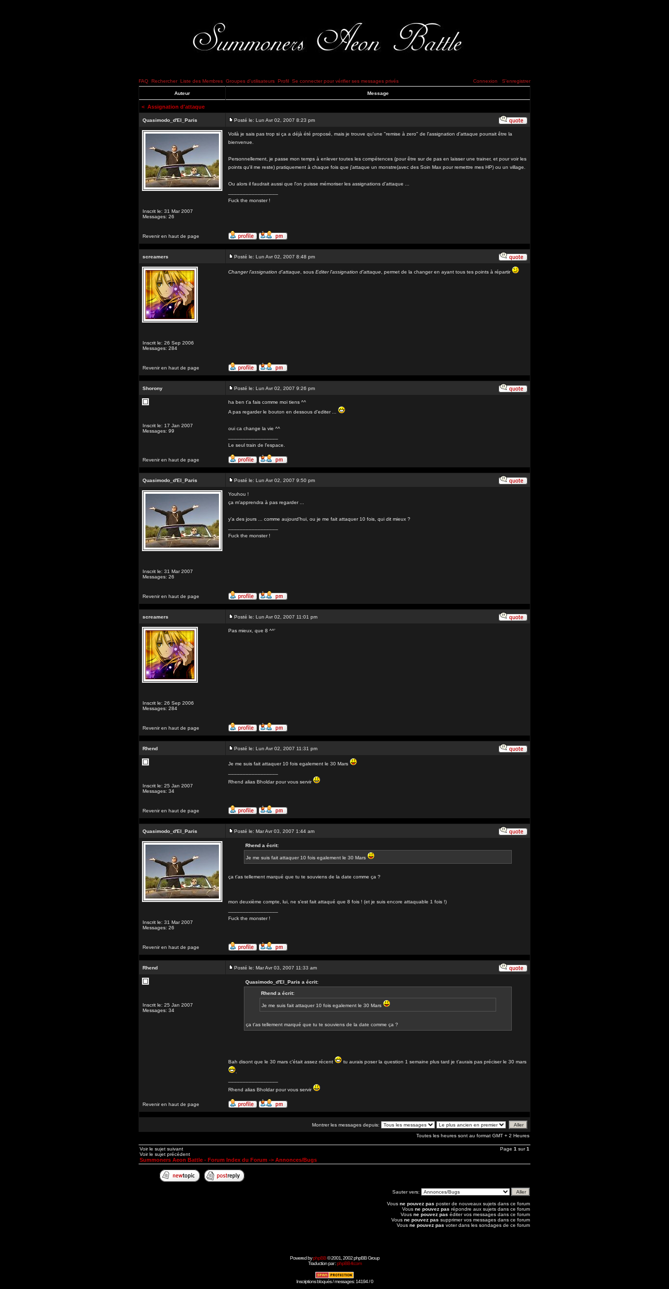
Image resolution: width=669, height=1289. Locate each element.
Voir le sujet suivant (161, 1148)
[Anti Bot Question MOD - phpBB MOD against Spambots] (334, 1277)
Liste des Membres (201, 81)
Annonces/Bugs (296, 1160)
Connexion (485, 81)
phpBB (319, 1258)
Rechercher (164, 81)
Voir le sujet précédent (165, 1154)
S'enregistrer (516, 81)
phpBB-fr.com (349, 1263)
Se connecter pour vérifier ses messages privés (345, 81)
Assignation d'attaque (176, 107)
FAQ (143, 81)
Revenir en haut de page (171, 236)
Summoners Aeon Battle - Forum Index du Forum (203, 1160)
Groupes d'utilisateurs (250, 81)
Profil (283, 81)
